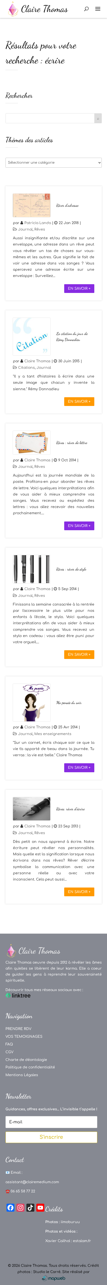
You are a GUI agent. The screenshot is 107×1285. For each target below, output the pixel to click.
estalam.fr (82, 1241)
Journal (25, 229)
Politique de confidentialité (30, 1067)
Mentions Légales (21, 1075)
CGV (9, 1052)
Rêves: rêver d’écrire (70, 808)
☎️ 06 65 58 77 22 (20, 1191)
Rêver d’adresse (67, 205)
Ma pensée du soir (69, 702)
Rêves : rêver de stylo (71, 569)
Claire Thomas (37, 361)
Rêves (39, 229)
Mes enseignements (52, 734)
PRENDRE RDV (18, 1029)
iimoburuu (70, 1222)
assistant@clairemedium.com (32, 1182)
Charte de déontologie (26, 1060)
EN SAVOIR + (79, 288)
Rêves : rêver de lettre (71, 442)
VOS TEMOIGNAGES (23, 1036)
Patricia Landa (37, 223)
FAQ (9, 1044)
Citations (26, 368)
